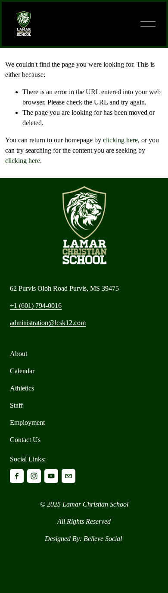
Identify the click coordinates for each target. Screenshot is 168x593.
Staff (16, 405)
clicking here (120, 140)
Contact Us (25, 439)
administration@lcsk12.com (48, 322)
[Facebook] (17, 476)
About (18, 353)
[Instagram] (34, 476)
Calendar (22, 371)
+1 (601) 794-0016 (36, 305)
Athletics (22, 388)
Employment (27, 422)
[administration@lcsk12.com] (68, 476)
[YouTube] (51, 476)
